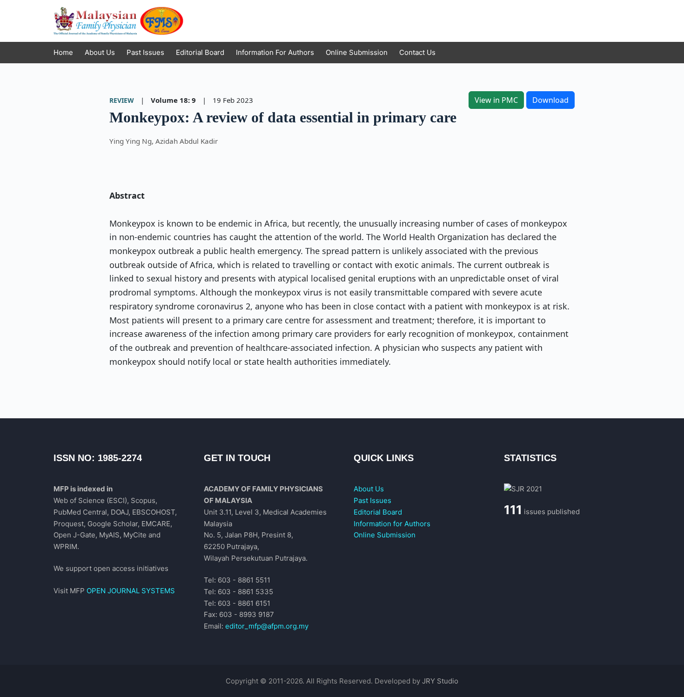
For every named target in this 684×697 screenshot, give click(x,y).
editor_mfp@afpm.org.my (266, 626)
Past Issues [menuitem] (145, 52)
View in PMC (496, 100)
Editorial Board (378, 512)
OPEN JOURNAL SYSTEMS (131, 590)
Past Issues (372, 500)
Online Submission (385, 534)
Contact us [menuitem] (417, 52)
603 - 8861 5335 (245, 591)
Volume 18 (169, 100)
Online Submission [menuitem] (357, 52)
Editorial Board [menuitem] (200, 52)
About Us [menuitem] (100, 52)
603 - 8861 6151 (244, 603)
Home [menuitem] (63, 52)
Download (550, 100)
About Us (369, 488)
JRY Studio (440, 681)
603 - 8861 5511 (244, 580)
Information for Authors (392, 523)
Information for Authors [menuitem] (275, 52)
